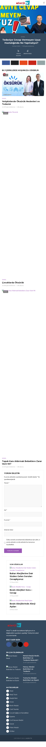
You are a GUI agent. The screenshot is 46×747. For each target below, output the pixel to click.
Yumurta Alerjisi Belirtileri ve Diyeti (31, 679)
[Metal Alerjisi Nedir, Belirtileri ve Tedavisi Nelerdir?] (13, 657)
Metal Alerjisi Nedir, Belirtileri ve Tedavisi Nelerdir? (31, 658)
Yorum (6, 483)
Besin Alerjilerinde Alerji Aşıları (22, 605)
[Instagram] (20, 644)
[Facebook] (8, 644)
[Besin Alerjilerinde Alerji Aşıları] (23, 600)
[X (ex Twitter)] (14, 644)
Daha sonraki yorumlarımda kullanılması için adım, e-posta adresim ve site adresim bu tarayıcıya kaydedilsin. (23, 542)
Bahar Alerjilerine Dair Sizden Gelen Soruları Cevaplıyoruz (21, 576)
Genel (23, 37)
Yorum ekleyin (18, 54)
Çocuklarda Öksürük (13, 282)
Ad (5, 510)
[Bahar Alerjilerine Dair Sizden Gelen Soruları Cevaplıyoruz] (23, 569)
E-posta (7, 520)
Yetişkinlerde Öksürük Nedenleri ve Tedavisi (21, 102)
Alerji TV (29, 738)
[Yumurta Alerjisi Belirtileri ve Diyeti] (13, 679)
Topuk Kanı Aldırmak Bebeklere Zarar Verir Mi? (22, 462)
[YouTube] (26, 644)
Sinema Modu (28, 53)
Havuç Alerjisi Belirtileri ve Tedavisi (28, 669)
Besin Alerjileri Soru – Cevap (21, 591)
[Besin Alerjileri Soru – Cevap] (23, 586)
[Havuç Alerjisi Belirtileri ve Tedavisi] (13, 668)
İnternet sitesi (8, 530)
